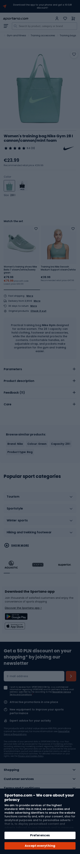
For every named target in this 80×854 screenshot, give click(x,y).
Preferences (40, 835)
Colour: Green (37, 444)
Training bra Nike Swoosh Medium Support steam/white (58, 268)
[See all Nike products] (68, 148)
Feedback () (14, 392)
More (29, 295)
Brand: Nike (15, 444)
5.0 (28, 148)
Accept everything (40, 846)
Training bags (68, 35)
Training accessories (43, 35)
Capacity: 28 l (60, 444)
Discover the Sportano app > (23, 608)
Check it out (38, 311)
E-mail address (17, 676)
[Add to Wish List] (36, 228)
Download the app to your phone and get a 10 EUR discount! (42, 6)
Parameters (13, 369)
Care (7, 404)
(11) (33, 148)
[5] (15, 148)
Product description (19, 381)
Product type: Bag (20, 452)
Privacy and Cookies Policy (31, 756)
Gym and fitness (16, 35)
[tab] (40, 369)
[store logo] (28, 19)
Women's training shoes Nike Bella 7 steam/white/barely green (20, 269)
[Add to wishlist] (74, 54)
